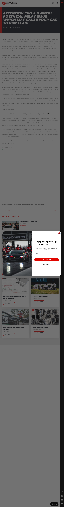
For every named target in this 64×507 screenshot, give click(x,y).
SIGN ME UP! (46, 259)
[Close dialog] (59, 233)
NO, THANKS (46, 264)
